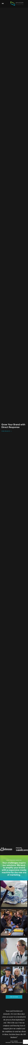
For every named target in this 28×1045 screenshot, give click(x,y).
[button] (2, 3)
